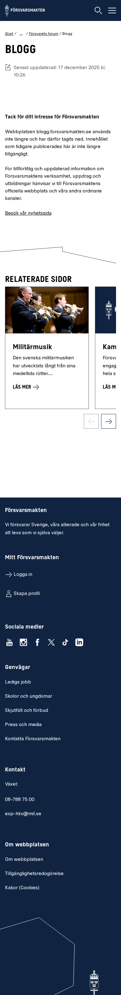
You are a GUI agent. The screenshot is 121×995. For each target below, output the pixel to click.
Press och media (23, 724)
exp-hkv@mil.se (23, 813)
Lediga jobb (18, 682)
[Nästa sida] (108, 421)
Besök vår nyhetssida (28, 213)
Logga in (23, 574)
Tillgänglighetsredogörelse (34, 873)
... (21, 33)
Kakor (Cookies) (22, 888)
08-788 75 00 (19, 799)
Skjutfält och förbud (26, 710)
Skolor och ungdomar (28, 696)
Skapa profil (27, 593)
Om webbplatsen (24, 859)
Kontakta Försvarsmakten (32, 739)
